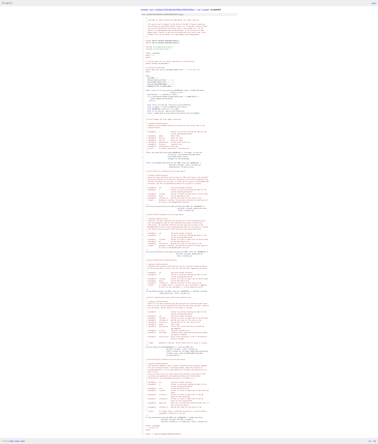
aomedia (144, 9)
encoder (205, 9)
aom (151, 9)
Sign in (374, 3)
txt (370, 441)
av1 (199, 9)
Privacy (17, 441)
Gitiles (12, 441)
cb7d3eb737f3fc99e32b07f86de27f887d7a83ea (174, 9)
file (181, 14)
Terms (23, 441)
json (374, 441)
